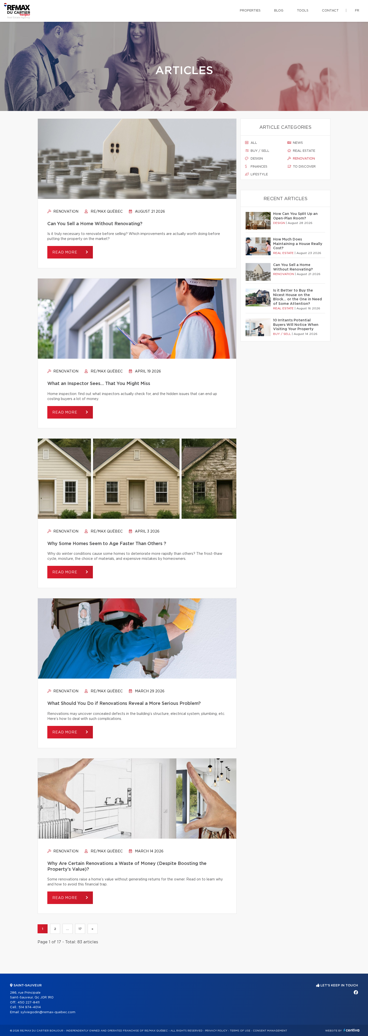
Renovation (65, 211)
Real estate (303, 151)
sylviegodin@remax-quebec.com (48, 1012)
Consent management (270, 1030)
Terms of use (240, 1030)
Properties (250, 10)
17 (80, 928)
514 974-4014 (30, 1007)
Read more (65, 252)
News (297, 143)
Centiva (351, 1030)
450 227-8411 (29, 1002)
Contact (330, 10)
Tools (302, 10)
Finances (258, 166)
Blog (278, 10)
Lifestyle (259, 174)
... (67, 928)
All (253, 143)
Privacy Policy (216, 1030)
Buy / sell (259, 151)
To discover (304, 166)
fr (357, 10)
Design (256, 158)
